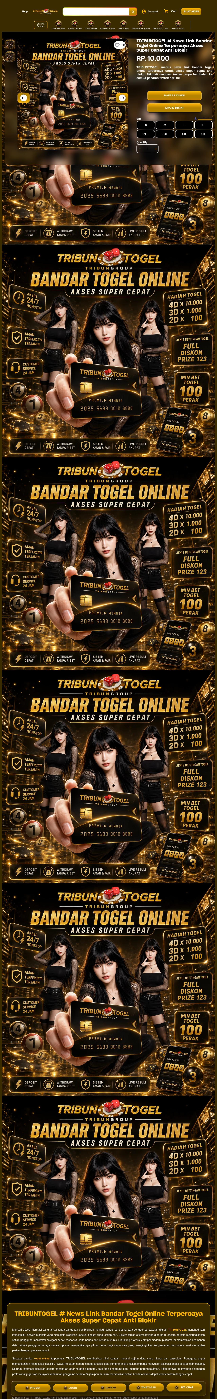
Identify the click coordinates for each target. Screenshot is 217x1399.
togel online (42, 1358)
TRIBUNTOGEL (177, 1329)
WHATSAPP (148, 1388)
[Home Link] (45, 11)
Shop (25, 11)
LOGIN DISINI (174, 107)
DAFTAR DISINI (174, 95)
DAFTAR (110, 1388)
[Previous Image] (23, 98)
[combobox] (96, 11)
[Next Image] (122, 98)
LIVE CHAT (186, 1388)
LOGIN (72, 1387)
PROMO (35, 1387)
